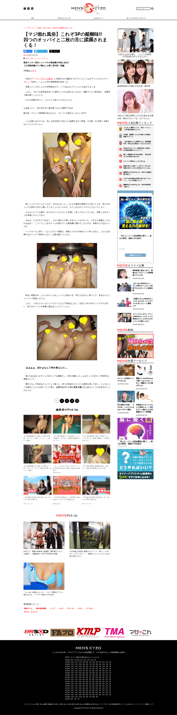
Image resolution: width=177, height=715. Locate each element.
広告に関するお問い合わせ (76, 704)
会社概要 (44, 704)
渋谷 (27, 58)
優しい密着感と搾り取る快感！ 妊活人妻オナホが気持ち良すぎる (137, 155)
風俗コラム (28, 608)
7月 (75, 660)
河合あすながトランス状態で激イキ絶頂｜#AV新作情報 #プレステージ (137, 149)
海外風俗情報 (41, 608)
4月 (85, 660)
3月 (88, 660)
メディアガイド (104, 704)
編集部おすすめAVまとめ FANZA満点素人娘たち (137, 186)
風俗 (24, 55)
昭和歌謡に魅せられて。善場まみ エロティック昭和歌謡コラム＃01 (143, 272)
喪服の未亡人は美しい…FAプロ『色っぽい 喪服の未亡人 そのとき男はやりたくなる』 (137, 167)
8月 (72, 660)
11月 (76, 662)
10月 (80, 662)
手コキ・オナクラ (31, 612)
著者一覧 (38, 704)
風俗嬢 (53, 62)
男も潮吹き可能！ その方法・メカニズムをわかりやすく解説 (125, 407)
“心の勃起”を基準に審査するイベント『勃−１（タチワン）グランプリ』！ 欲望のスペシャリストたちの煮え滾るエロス (89, 553)
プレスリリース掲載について (145, 704)
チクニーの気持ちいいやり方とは (134, 161)
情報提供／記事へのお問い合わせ (58, 704)
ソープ (52, 608)
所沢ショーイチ (35, 58)
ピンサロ (89, 608)
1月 (95, 660)
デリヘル (45, 58)
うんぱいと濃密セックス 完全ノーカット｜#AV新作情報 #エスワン (137, 128)
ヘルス (61, 608)
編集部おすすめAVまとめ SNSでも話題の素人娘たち (137, 173)
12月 (72, 662)
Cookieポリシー (131, 704)
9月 (84, 662)
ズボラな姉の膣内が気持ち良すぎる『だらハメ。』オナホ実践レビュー (137, 179)
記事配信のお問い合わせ (92, 704)
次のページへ (77, 401)
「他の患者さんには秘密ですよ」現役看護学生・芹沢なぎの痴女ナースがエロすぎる (137, 142)
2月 (91, 660)
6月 (78, 660)
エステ (80, 608)
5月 (81, 660)
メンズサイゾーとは (29, 704)
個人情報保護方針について (117, 704)
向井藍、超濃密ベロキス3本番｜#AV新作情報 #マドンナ (137, 135)
